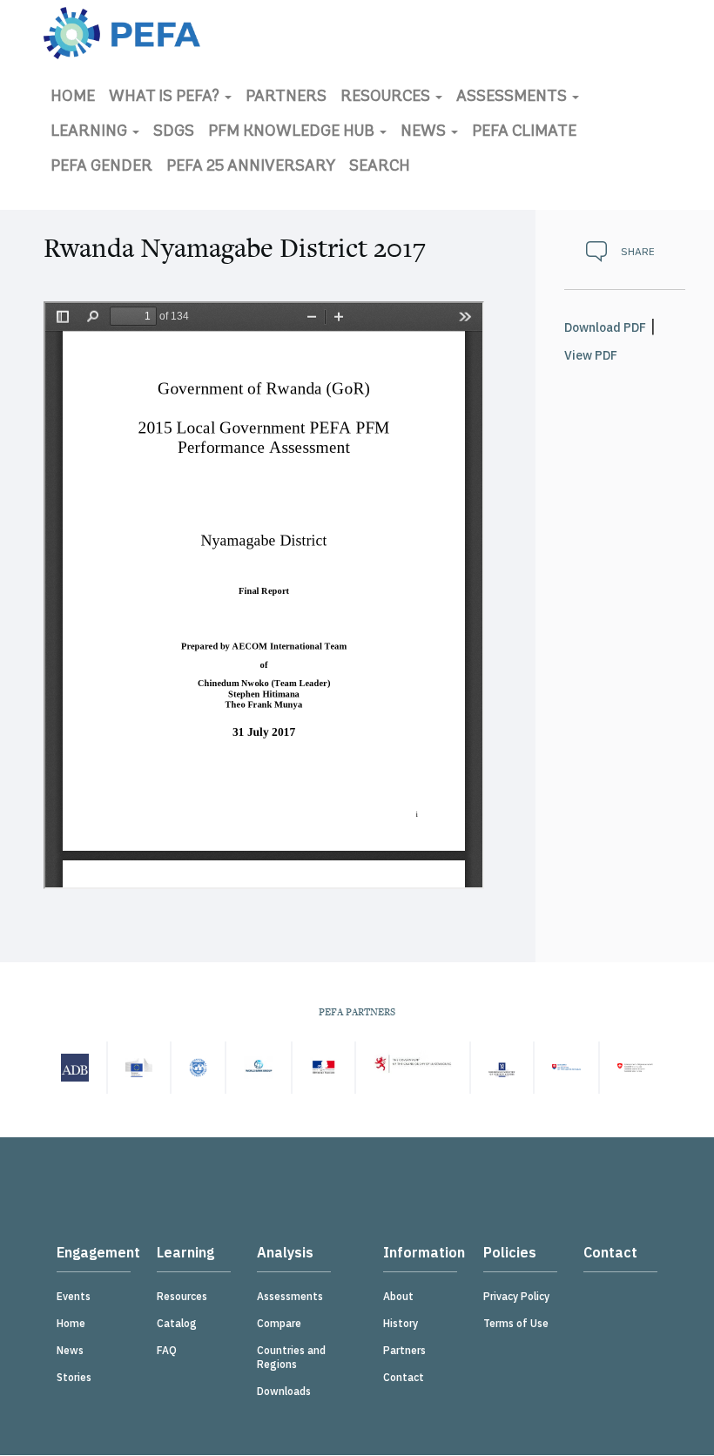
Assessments (513, 97)
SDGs (173, 132)
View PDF (590, 355)
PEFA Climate (524, 132)
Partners (286, 97)
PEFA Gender (101, 167)
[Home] (122, 33)
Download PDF (605, 327)
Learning (91, 132)
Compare (279, 1323)
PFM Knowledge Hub (293, 132)
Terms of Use (516, 1323)
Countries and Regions (291, 1357)
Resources (387, 97)
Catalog (177, 1323)
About (398, 1296)
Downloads (284, 1391)
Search (379, 167)
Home (73, 97)
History (400, 1323)
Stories (74, 1377)
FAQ (167, 1350)
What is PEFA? (166, 97)
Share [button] (638, 251)
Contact (403, 1377)
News (425, 132)
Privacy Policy (516, 1296)
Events (74, 1296)
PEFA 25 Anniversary (250, 167)
